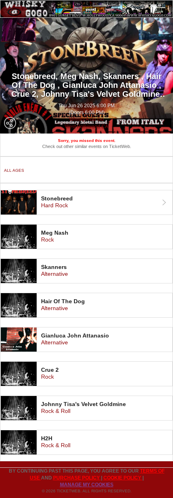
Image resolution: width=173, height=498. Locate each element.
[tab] (86, 202)
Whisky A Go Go (86, 119)
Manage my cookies (86, 485)
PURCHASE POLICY (77, 478)
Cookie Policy (122, 478)
